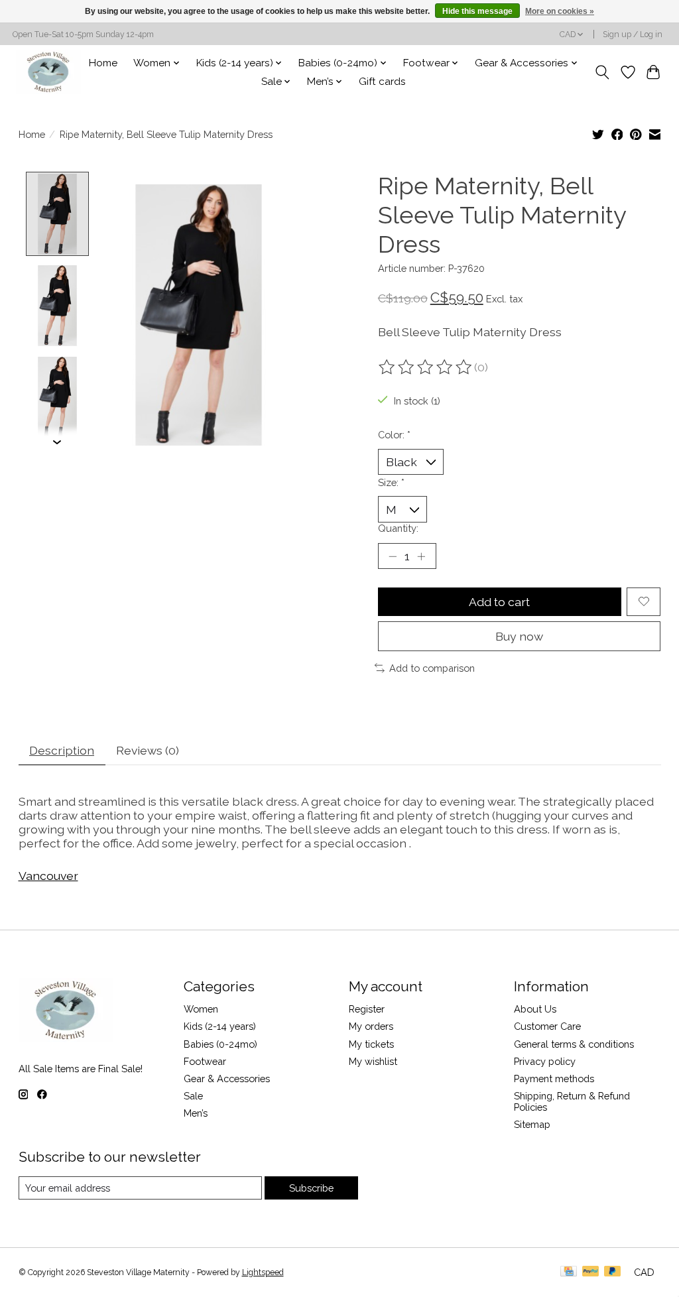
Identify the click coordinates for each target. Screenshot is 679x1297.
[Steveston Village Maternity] (48, 72)
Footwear (205, 1061)
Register (367, 1009)
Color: (394, 434)
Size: (391, 482)
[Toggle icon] (601, 72)
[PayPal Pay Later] (612, 1272)
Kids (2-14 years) (220, 1026)
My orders (371, 1026)
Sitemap (532, 1124)
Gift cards (382, 82)
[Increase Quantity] (421, 555)
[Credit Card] (568, 1272)
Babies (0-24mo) (220, 1044)
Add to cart (499, 602)
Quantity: (398, 528)
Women (201, 1009)
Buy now (519, 636)
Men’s (196, 1113)
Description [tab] (61, 750)
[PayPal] (590, 1272)
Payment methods (554, 1078)
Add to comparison (432, 668)
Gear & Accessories (227, 1078)
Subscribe (311, 1188)
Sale (193, 1095)
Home (103, 63)
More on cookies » (559, 11)
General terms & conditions (574, 1044)
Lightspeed (263, 1272)
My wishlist (373, 1061)
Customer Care (547, 1026)
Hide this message (477, 11)
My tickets (371, 1044)
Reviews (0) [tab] (147, 750)
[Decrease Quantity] (392, 555)
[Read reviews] (426, 367)
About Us (535, 1009)
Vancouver (48, 876)
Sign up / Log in (632, 34)
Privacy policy (545, 1061)
